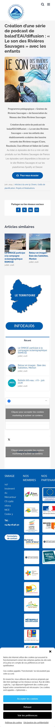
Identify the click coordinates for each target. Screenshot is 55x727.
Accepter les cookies (27, 698)
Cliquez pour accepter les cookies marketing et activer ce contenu (27, 414)
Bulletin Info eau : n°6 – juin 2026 (31, 381)
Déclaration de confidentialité (36, 723)
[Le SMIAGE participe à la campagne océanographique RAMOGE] (12, 349)
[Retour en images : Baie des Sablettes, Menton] (12, 366)
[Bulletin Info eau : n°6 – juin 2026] (12, 381)
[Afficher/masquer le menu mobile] (48, 4)
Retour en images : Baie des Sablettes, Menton (38, 256)
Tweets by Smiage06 (27, 452)
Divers (34, 184)
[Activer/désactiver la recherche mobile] (42, 4)
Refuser (27, 707)
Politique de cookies (13, 723)
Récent (27, 340)
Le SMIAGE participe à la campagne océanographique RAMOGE (32, 350)
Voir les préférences (27, 715)
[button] (50, 651)
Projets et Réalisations (25, 188)
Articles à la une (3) (22, 184)
